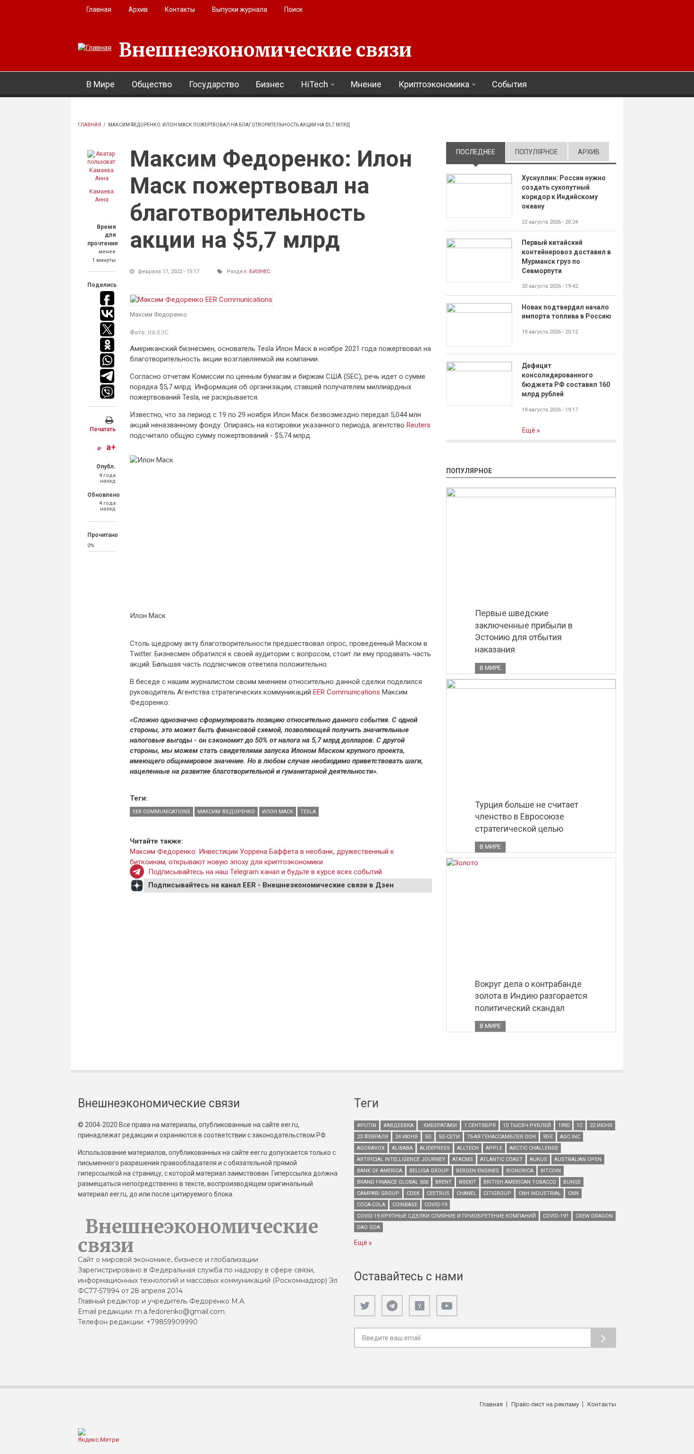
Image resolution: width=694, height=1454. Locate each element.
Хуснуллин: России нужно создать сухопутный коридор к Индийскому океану (564, 192)
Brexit (467, 1182)
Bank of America (379, 1171)
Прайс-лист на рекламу (545, 1404)
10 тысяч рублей (527, 1125)
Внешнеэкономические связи (265, 50)
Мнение (366, 84)
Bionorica (519, 1171)
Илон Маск (277, 812)
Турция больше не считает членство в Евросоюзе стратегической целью (526, 817)
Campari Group (378, 1193)
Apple (494, 1148)
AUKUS (538, 1159)
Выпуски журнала (239, 9)
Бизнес (270, 84)
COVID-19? (555, 1216)
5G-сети (449, 1137)
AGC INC (570, 1137)
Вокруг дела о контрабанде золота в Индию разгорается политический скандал (531, 996)
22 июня (601, 1125)
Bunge (572, 1182)
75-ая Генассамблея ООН (501, 1137)
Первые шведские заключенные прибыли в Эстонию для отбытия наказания (524, 631)
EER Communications (346, 692)
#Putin (366, 1125)
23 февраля (372, 1137)
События (509, 84)
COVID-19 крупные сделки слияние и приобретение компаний (446, 1216)
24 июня (406, 1137)
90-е (548, 1137)
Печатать (103, 429)
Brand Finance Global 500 (392, 1182)
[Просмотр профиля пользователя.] (101, 166)
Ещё (529, 430)
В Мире (100, 84)
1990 (563, 1125)
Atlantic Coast (501, 1159)
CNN (573, 1193)
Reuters (418, 425)
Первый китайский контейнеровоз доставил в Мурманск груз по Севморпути (566, 257)
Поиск (293, 9)
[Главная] (94, 48)
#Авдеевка (398, 1125)
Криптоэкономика (433, 84)
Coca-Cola (371, 1205)
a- (99, 448)
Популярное (536, 152)
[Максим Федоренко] (201, 300)
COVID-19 (435, 1205)
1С (579, 1125)
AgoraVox (371, 1148)
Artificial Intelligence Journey (401, 1159)
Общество (152, 84)
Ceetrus (438, 1193)
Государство (214, 84)
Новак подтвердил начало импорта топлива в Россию (566, 311)
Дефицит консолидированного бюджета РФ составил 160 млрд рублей (566, 380)
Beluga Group (429, 1171)
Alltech (468, 1148)
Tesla (308, 812)
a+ (111, 447)
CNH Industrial (539, 1193)
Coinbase (404, 1205)
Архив (138, 9)
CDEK (413, 1193)
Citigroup (497, 1193)
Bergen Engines (477, 1171)
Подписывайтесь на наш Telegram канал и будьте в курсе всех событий (265, 872)
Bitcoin (551, 1171)
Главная (98, 9)
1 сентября (480, 1125)
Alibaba (402, 1148)
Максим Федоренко (226, 812)
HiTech (314, 84)
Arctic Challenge (533, 1148)
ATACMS (462, 1159)
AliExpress (435, 1148)
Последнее (480, 152)
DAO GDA (368, 1227)
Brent (443, 1182)
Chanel (466, 1193)
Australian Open (577, 1159)
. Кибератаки (439, 1125)
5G (428, 1137)
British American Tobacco (519, 1182)
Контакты (180, 9)
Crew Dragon (594, 1216)
